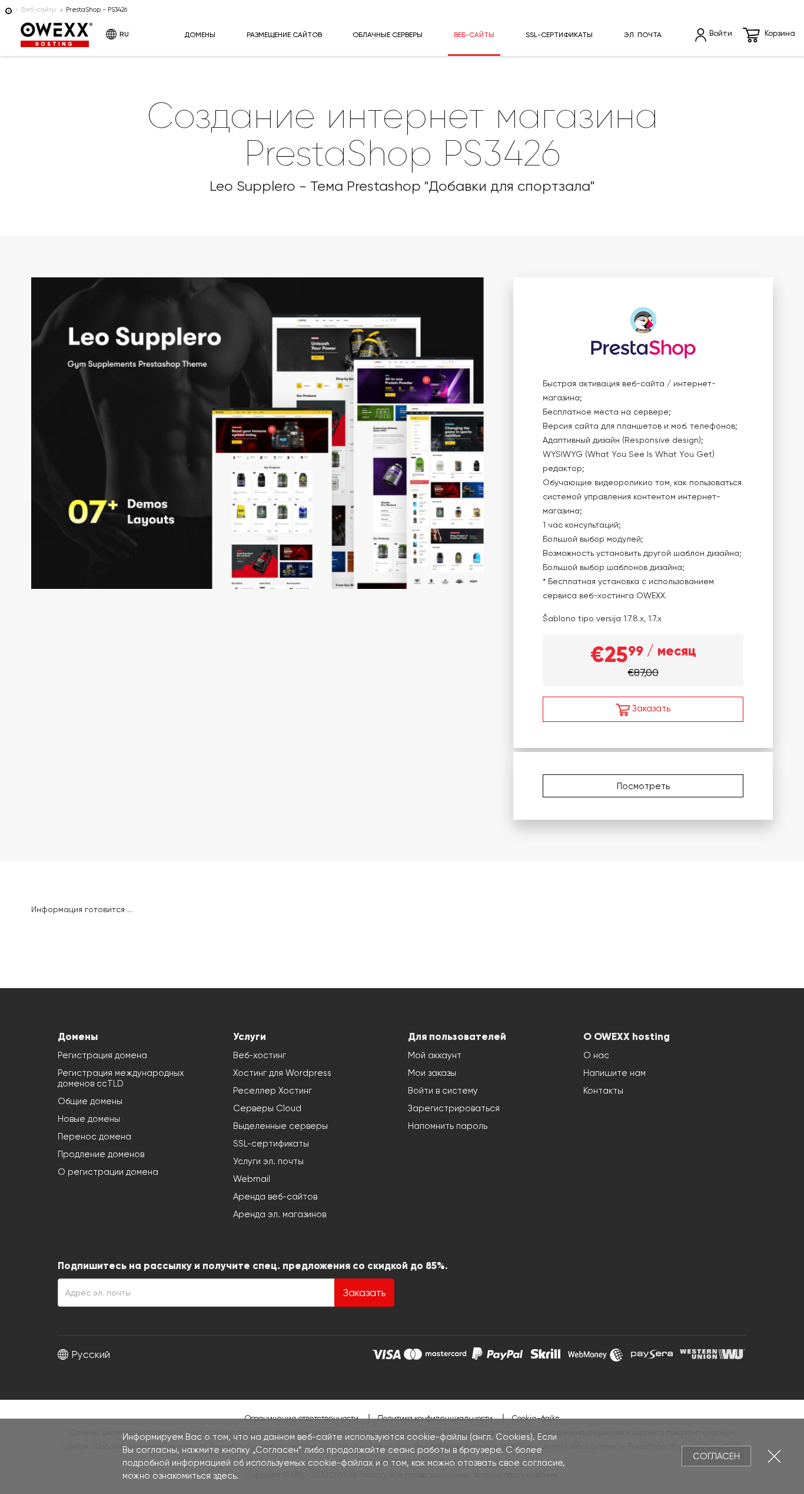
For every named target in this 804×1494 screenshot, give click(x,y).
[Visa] (386, 1352)
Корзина (780, 33)
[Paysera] (651, 1352)
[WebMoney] (595, 1352)
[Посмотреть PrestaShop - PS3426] (257, 431)
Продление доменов (101, 1154)
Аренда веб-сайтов (275, 1196)
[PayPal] (497, 1352)
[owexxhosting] (8, 10)
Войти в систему (443, 1090)
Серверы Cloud (267, 1108)
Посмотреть (643, 786)
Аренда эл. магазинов (279, 1214)
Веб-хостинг (259, 1055)
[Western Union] (712, 1352)
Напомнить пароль (447, 1126)
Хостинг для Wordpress (282, 1073)
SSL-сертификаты (559, 35)
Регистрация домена (102, 1055)
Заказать (650, 708)
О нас (596, 1055)
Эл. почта (643, 35)
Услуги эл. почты (268, 1161)
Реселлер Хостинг (272, 1090)
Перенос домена (94, 1136)
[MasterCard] (435, 1352)
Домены (199, 35)
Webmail (251, 1179)
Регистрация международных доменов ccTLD (121, 1078)
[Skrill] (545, 1352)
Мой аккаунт (434, 1055)
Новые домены (89, 1119)
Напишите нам (614, 1073)
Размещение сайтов (284, 35)
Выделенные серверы (280, 1126)
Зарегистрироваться (454, 1108)
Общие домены (90, 1101)
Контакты (603, 1090)
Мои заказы (432, 1073)
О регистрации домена (108, 1172)
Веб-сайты (39, 10)
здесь (225, 1475)
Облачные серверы (388, 35)
